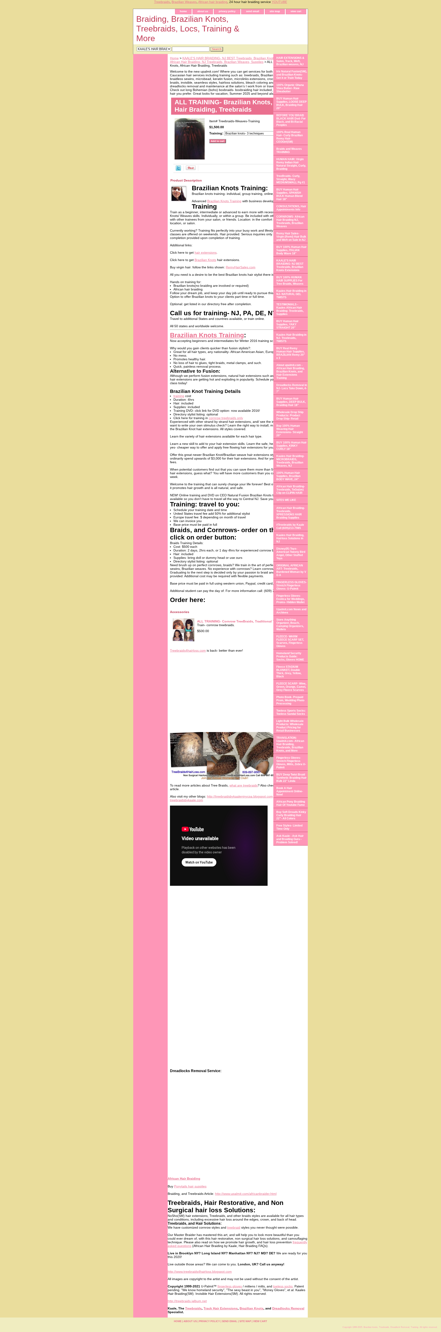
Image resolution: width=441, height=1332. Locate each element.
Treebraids (162, 2)
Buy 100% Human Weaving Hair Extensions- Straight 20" (289, 430)
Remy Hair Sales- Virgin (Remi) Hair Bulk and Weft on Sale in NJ (291, 236)
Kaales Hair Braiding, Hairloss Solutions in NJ (290, 538)
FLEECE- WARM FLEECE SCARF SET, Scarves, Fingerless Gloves (290, 641)
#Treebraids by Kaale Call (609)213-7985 (290, 526)
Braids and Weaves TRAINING (289, 150)
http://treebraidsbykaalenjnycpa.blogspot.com (240, 796)
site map (275, 11)
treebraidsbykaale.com (186, 800)
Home (174, 58)
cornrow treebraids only (226, 418)
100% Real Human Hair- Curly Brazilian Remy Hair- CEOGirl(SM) (289, 137)
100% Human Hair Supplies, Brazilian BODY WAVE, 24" (288, 476)
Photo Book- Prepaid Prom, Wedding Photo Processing (290, 700)
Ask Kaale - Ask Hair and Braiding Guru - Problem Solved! (290, 839)
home (183, 11)
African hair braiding (212, 2)
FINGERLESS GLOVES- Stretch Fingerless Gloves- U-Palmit (291, 585)
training (178, 396)
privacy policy (227, 11)
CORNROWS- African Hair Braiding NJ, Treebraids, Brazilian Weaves (290, 221)
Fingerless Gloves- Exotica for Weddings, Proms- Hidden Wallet (290, 599)
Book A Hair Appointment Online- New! (289, 791)
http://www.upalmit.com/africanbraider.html (246, 1194)
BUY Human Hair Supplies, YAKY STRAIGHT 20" (287, 324)
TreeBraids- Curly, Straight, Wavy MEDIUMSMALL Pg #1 (290, 179)
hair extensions (206, 252)
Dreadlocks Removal (288, 1308)
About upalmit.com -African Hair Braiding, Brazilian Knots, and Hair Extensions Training (290, 372)
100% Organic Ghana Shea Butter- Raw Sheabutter (290, 88)
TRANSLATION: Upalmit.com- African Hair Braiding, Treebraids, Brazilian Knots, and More (290, 744)
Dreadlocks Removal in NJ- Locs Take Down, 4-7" (291, 388)
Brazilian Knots (205, 260)
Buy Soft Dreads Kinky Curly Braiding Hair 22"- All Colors (291, 815)
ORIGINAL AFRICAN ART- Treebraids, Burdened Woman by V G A (291, 570)
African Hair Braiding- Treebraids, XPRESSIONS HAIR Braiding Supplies (290, 512)
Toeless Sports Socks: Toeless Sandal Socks (291, 712)
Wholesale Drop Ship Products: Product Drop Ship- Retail (289, 415)
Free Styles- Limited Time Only (289, 827)
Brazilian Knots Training (224, 201)
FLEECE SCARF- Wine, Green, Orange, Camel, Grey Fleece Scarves (291, 687)
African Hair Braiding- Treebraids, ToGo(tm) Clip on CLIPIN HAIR (290, 489)
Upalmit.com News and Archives (291, 611)
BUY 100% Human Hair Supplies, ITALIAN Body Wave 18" (291, 250)
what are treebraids (243, 785)
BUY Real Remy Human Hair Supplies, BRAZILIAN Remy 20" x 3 (290, 353)
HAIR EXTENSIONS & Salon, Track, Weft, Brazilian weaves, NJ (290, 61)
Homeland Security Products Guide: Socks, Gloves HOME (290, 656)
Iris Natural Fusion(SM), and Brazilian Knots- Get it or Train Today (291, 75)
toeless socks (283, 1286)
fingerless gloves (230, 1286)
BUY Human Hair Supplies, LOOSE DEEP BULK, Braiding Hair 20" (291, 103)
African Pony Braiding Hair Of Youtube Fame (290, 803)
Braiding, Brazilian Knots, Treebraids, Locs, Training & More (187, 28)
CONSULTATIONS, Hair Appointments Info (291, 208)
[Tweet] (178, 169)
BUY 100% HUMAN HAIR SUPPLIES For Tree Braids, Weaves (289, 280)
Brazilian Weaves (184, 2)
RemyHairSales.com (240, 267)
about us (202, 11)
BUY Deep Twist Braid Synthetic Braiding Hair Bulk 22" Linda (291, 778)
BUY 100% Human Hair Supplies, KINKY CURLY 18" (291, 446)
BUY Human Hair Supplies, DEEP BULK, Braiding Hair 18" (291, 402)
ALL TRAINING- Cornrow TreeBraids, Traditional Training (241, 621)
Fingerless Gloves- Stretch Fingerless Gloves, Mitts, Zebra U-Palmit (291, 762)
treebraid (233, 1227)
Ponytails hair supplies (190, 1186)
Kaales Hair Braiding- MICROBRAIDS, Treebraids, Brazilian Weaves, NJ (290, 460)
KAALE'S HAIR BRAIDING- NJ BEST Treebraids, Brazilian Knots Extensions (237, 58)
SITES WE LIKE (286, 500)
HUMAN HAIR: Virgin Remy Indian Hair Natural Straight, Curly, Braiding (291, 164)
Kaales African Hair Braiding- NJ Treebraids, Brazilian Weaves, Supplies (237, 60)
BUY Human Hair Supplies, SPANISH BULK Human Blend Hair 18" (289, 194)
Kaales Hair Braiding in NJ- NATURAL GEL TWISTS (291, 294)
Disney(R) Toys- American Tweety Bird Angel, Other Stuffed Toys (290, 553)
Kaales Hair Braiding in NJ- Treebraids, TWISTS (291, 338)
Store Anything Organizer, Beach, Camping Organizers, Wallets (290, 624)
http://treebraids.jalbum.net (187, 1301)
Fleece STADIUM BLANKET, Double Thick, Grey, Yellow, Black (288, 671)
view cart (296, 11)
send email (252, 11)
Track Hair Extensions (221, 1308)
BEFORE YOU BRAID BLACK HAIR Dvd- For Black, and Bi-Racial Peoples (291, 120)
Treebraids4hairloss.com (188, 650)
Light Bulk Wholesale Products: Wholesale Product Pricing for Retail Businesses (290, 725)
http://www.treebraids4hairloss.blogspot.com (200, 1271)
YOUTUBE (279, 2)
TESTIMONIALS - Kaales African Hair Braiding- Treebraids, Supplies (290, 309)
